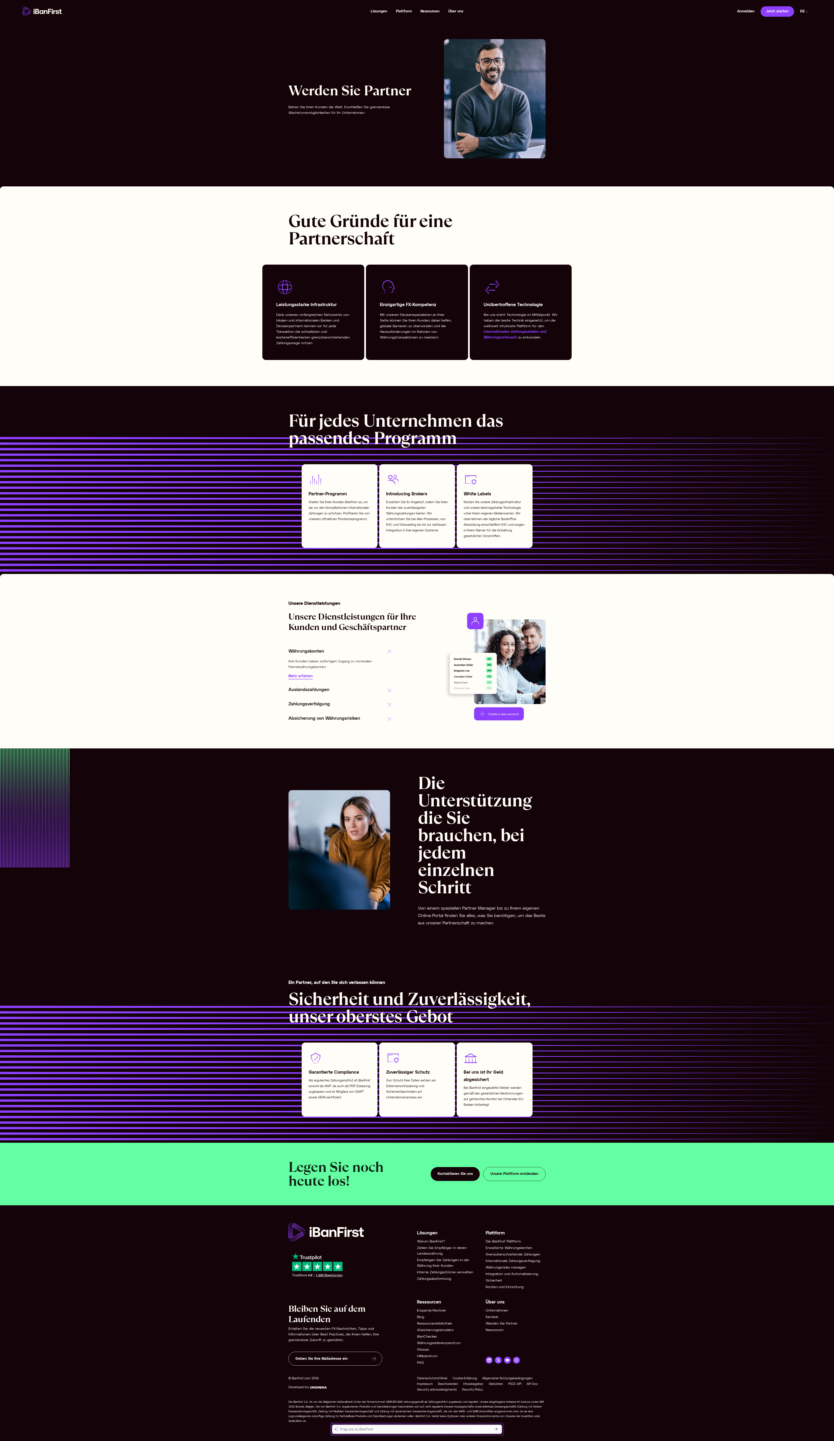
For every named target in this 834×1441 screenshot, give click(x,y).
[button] (339, 651)
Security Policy (472, 1389)
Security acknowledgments (437, 1389)
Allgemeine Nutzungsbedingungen (507, 1378)
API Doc (532, 1384)
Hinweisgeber (473, 1384)
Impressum (425, 1384)
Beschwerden (448, 1384)
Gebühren (496, 1384)
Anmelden (746, 11)
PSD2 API (514, 1384)
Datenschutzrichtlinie (432, 1378)
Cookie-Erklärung (465, 1378)
